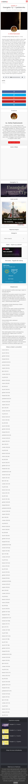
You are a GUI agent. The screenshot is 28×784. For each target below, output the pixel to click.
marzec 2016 (4, 675)
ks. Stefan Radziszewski (17, 10)
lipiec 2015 (4, 700)
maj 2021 (4, 486)
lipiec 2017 (4, 626)
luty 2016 (4, 678)
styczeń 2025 (5, 353)
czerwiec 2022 (5, 447)
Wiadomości (14, 287)
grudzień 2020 (5, 502)
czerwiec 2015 (5, 703)
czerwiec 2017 (5, 630)
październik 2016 (5, 654)
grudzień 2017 (5, 611)
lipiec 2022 (4, 444)
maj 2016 (4, 669)
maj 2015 (4, 706)
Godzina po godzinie (9, 281)
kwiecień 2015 (5, 709)
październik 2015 (5, 690)
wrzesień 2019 (5, 547)
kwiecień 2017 (5, 636)
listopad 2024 (5, 359)
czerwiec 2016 (5, 666)
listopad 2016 (5, 651)
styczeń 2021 (5, 499)
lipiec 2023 (4, 407)
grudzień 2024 (5, 356)
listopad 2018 (5, 578)
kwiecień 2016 (5, 672)
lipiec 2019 (4, 553)
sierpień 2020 (5, 514)
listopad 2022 (5, 432)
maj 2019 (4, 560)
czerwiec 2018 (5, 593)
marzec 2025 (4, 349)
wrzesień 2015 (5, 693)
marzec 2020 (4, 529)
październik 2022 (5, 435)
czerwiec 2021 (5, 483)
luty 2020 (4, 532)
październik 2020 (5, 508)
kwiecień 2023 (5, 416)
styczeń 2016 (5, 681)
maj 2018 (4, 596)
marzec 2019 (4, 566)
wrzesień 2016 (5, 657)
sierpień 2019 (5, 550)
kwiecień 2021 (5, 490)
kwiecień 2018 (5, 599)
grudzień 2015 (5, 684)
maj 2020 (4, 523)
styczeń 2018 (5, 608)
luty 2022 (4, 459)
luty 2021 (4, 496)
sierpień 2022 (5, 441)
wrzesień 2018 (5, 584)
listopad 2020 (5, 505)
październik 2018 (5, 581)
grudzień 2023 (5, 392)
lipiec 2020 (4, 517)
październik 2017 (5, 617)
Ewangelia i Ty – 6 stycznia (15, 735)
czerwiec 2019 (5, 556)
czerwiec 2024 (5, 374)
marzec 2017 (4, 639)
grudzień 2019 (5, 538)
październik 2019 (5, 544)
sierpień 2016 (5, 660)
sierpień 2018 (5, 587)
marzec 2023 (4, 419)
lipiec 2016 (4, 663)
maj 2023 (4, 413)
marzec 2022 (4, 456)
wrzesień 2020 (5, 511)
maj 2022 (4, 450)
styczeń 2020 (5, 535)
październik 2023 (5, 398)
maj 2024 (4, 377)
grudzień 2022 (5, 429)
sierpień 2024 (5, 368)
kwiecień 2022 (5, 453)
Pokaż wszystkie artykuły (14, 142)
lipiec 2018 (4, 590)
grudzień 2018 (5, 575)
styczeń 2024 (5, 389)
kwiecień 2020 (5, 526)
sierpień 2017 (5, 623)
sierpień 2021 (5, 477)
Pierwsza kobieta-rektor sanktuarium (10, 320)
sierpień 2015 (5, 696)
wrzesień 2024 (5, 365)
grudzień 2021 (5, 465)
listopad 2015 (5, 687)
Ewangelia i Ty (14, 5)
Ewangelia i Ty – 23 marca (14, 192)
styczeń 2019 (5, 572)
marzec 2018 (4, 602)
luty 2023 (4, 423)
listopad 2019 (5, 541)
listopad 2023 (5, 395)
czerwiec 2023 (5, 410)
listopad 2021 (5, 468)
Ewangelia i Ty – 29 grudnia (15, 741)
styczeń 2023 (5, 426)
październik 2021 (5, 471)
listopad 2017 (5, 614)
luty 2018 (4, 605)
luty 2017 (4, 642)
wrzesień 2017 (5, 620)
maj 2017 (4, 633)
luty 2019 (4, 569)
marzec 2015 (4, 712)
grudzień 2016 (5, 648)
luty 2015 (4, 715)
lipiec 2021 (4, 480)
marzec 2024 (4, 383)
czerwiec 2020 (5, 520)
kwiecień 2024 (5, 380)
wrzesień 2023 (5, 401)
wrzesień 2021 (5, 474)
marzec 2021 (4, 493)
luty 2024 (4, 386)
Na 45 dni (21, 281)
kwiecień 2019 (5, 563)
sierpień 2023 (5, 404)
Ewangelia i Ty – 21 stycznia (15, 730)
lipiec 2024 (4, 371)
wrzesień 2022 (5, 438)
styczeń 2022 (5, 462)
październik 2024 (5, 362)
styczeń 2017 (5, 645)
